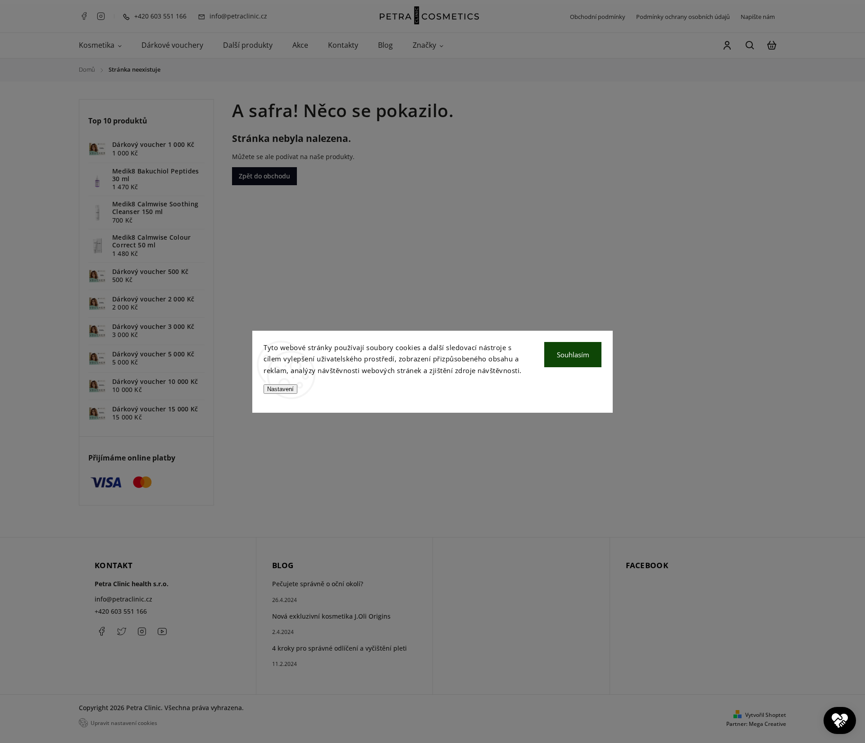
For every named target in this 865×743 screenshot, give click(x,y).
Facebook (84, 16)
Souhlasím (573, 354)
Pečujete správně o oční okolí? (317, 583)
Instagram (101, 16)
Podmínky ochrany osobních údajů (683, 17)
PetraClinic (121, 631)
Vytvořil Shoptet (765, 715)
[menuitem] (105, 45)
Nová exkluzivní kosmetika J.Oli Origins (331, 616)
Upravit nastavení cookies (124, 722)
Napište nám (758, 17)
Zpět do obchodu (264, 176)
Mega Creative (767, 724)
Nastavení (280, 389)
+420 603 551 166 (121, 611)
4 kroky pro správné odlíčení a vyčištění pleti (339, 648)
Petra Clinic (162, 631)
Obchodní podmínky (597, 17)
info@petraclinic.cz (123, 599)
